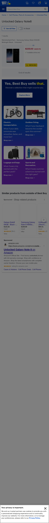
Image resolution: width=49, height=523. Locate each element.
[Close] (45, 508)
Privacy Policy (34, 518)
